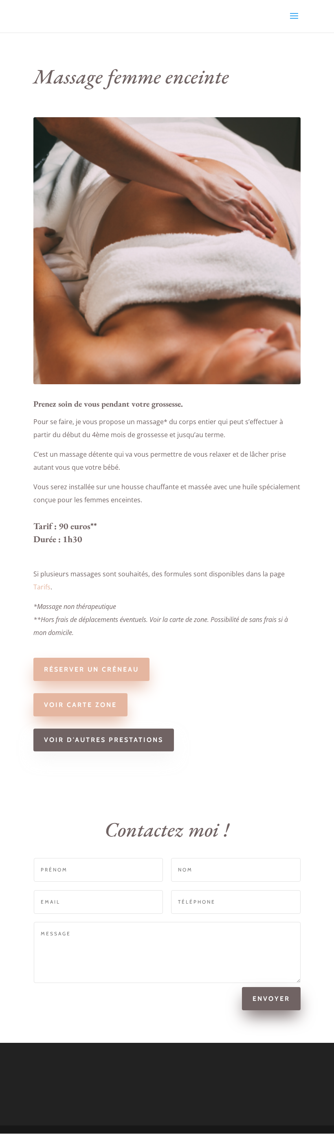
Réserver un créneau (91, 669)
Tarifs (42, 586)
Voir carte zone (80, 705)
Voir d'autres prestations (103, 740)
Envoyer (271, 999)
